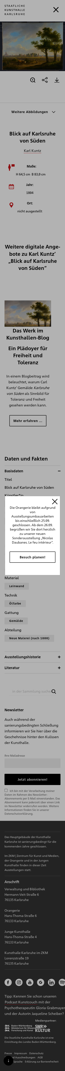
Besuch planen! (33, 557)
